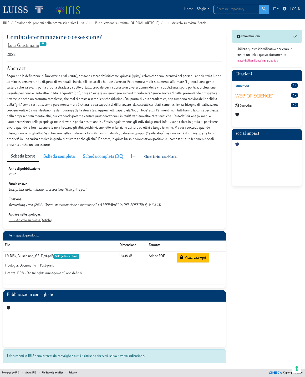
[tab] (133, 157)
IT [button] (274, 9)
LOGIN (295, 9)
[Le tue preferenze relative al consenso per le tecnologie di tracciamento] (296, 368)
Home (188, 9)
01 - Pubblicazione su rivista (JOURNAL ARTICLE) (124, 23)
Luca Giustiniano (23, 46)
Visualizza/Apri (194, 258)
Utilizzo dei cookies (52, 373)
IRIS (6, 23)
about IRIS (30, 373)
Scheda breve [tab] (23, 156)
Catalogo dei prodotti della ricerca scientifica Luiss (49, 23)
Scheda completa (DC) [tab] (103, 157)
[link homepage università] (67, 9)
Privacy (73, 373)
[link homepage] (25, 9)
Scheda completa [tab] (59, 157)
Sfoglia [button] (202, 9)
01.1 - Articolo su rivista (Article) (186, 23)
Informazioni (250, 36)
